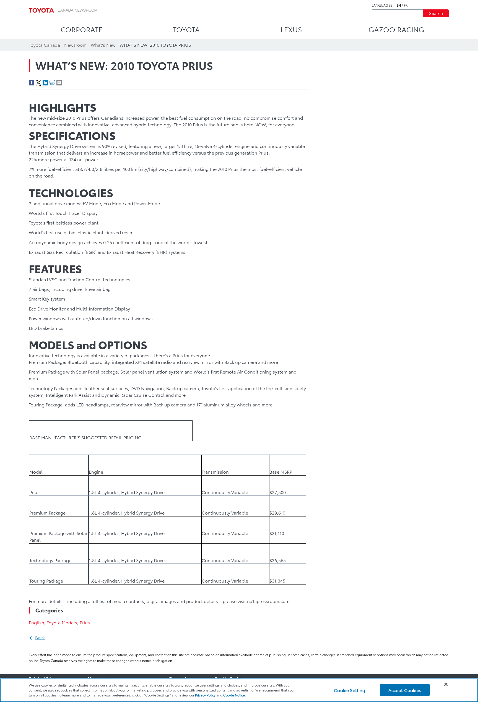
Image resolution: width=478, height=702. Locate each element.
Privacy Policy (205, 695)
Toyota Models (62, 622)
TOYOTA (186, 29)
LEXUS (291, 29)
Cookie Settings (350, 690)
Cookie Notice (234, 695)
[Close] (446, 684)
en (398, 5)
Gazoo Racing (396, 29)
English (36, 622)
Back (40, 637)
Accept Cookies (404, 690)
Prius (85, 622)
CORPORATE (81, 29)
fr (406, 5)
